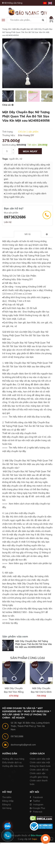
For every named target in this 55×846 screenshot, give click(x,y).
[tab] (27, 234)
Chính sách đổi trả (39, 769)
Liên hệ (7, 222)
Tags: (5, 159)
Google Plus (38, 808)
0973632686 (15, 217)
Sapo (34, 839)
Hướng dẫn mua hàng (13, 759)
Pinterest (37, 811)
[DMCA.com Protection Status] (41, 818)
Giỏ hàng (6, 808)
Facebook (37, 797)
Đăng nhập (7, 801)
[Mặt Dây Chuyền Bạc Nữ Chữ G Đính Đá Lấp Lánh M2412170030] (41, 672)
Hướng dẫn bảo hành (13, 766)
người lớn (13, 159)
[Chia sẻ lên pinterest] (12, 105)
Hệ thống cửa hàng (13, 3)
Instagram (37, 804)
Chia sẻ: (6, 105)
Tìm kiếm (6, 797)
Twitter (36, 801)
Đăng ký (6, 804)
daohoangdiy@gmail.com (23, 744)
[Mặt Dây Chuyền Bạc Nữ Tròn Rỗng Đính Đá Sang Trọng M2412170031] (13, 672)
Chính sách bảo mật (40, 759)
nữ (21, 159)
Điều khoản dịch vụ (12, 762)
